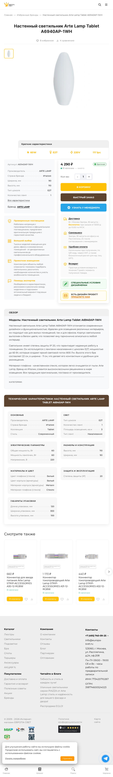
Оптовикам (47, 658)
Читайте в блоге (50, 674)
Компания (46, 629)
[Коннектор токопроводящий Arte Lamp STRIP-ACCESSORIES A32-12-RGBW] (92, 556)
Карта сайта (97, 720)
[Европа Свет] (9, 4)
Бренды (9, 697)
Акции (8, 693)
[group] (63, 78)
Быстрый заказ (83, 197)
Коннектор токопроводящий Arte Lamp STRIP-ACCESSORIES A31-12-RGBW (56, 583)
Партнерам (47, 653)
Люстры (9, 634)
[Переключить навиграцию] (106, 4)
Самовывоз (75, 232)
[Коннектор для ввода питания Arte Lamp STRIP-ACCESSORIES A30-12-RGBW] (20, 556)
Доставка (74, 218)
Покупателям (12, 674)
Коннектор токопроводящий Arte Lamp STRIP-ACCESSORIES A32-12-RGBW (92, 583)
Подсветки (10, 643)
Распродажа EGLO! (51, 706)
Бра (6, 648)
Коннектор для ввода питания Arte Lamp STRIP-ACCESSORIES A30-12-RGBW (20, 582)
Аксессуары (11, 662)
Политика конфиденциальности (70, 720)
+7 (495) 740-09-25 (95, 635)
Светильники (12, 639)
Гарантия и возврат (16, 683)
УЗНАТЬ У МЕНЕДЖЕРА (86, 207)
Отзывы (45, 643)
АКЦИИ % (10, 667)
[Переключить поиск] (99, 4)
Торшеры (10, 658)
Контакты (46, 639)
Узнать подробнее (15, 758)
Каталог (9, 629)
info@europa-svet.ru (93, 642)
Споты (8, 653)
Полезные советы (15, 688)
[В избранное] (26, 599)
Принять (67, 758)
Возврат (73, 263)
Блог (43, 648)
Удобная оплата (78, 246)
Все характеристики (19, 200)
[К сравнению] (32, 599)
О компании (47, 634)
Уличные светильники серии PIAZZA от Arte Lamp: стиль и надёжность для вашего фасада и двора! (56, 694)
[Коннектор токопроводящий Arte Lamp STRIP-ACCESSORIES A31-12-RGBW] (56, 556)
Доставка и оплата (15, 679)
